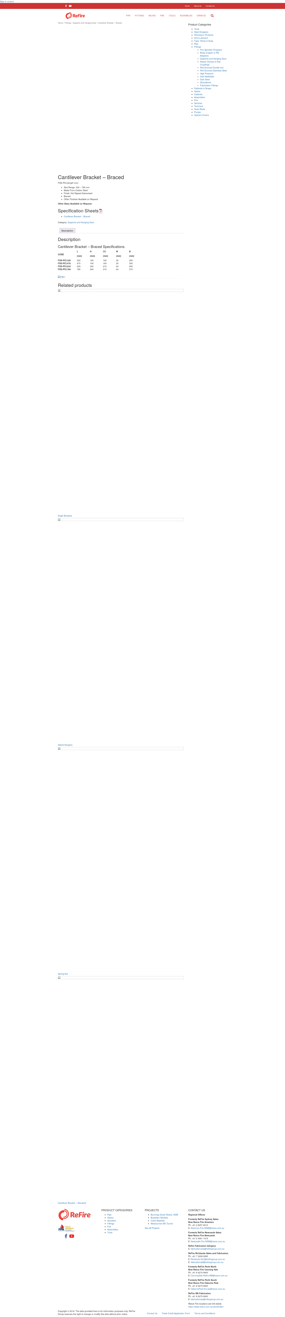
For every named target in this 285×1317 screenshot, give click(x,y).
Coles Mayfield (157, 1220)
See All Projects (152, 1227)
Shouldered (205, 82)
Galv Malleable (207, 76)
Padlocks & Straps (202, 88)
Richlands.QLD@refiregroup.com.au (208, 1259)
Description (67, 230)
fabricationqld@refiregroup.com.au (207, 1262)
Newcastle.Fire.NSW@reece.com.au (208, 1241)
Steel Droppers (201, 31)
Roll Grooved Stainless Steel (213, 70)
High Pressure (206, 73)
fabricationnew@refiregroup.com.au (207, 1248)
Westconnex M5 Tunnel (162, 1223)
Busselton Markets (159, 1217)
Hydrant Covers (201, 115)
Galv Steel (205, 79)
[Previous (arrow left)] (5, 658)
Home (60, 22)
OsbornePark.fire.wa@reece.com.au (208, 1288)
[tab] (67, 230)
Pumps (197, 112)
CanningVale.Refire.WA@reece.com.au (209, 1275)
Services (201, 15)
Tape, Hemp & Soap (203, 40)
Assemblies (186, 15)
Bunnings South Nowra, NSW (164, 1214)
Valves (152, 15)
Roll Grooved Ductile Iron (212, 67)
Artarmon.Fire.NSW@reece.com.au (207, 1227)
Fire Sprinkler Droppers (211, 49)
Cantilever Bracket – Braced (77, 216)
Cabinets (198, 94)
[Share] (275, 3)
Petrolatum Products (203, 34)
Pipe (128, 15)
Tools (172, 15)
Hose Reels (199, 109)
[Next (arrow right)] (280, 658)
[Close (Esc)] (281, 3)
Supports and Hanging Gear (84, 22)
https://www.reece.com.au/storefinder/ (206, 1306)
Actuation (111, 1220)
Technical (198, 106)
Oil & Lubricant (201, 37)
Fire (162, 15)
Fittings (139, 15)
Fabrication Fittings (209, 85)
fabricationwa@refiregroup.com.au (207, 1299)
